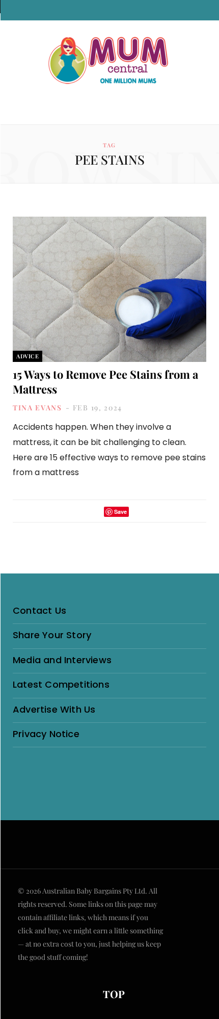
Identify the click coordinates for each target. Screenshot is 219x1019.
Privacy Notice (46, 733)
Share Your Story (52, 635)
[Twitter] (93, 511)
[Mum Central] (109, 61)
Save (120, 511)
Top (112, 994)
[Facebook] (80, 511)
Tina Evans (37, 407)
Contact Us (39, 610)
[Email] (139, 511)
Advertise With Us (54, 709)
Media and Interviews (62, 660)
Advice (27, 356)
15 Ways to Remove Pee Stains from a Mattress (105, 382)
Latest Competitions (61, 684)
